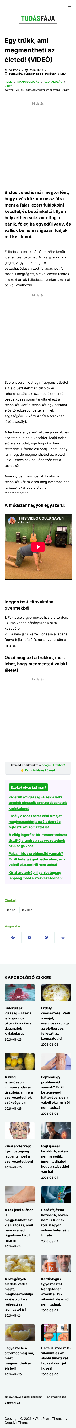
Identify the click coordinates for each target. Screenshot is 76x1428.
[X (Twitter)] (30, 937)
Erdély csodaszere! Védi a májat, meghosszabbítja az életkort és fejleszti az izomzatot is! (36, 821)
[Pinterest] (46, 937)
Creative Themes (17, 1423)
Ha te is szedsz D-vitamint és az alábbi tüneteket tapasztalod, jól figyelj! (56, 1358)
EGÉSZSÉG (15, 73)
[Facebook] (13, 937)
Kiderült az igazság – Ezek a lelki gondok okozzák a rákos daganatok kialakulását (38, 802)
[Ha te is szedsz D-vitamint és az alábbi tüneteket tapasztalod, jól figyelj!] (56, 1332)
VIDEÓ (62, 73)
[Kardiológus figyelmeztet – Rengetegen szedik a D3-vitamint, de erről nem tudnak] (56, 1263)
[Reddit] (63, 937)
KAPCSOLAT (12, 1403)
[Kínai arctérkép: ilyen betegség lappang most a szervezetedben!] (20, 1130)
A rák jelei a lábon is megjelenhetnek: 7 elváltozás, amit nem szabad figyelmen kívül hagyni (19, 1225)
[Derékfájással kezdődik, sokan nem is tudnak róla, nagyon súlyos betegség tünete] (56, 1194)
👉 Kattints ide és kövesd (38, 770)
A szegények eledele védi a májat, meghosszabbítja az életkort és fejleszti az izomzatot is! (19, 1294)
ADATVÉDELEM (56, 1397)
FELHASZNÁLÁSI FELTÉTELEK (23, 1397)
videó (27, 910)
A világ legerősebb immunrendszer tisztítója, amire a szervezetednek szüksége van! (38, 840)
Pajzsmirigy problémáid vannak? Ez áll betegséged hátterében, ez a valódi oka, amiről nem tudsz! (37, 859)
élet (11, 910)
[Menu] (69, 5)
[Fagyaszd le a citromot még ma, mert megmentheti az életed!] (20, 1332)
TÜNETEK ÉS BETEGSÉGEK (40, 73)
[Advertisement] (38, 145)
